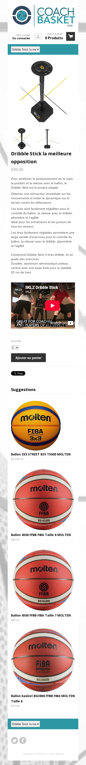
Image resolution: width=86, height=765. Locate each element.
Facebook (22, 740)
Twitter (14, 740)
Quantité (16, 341)
